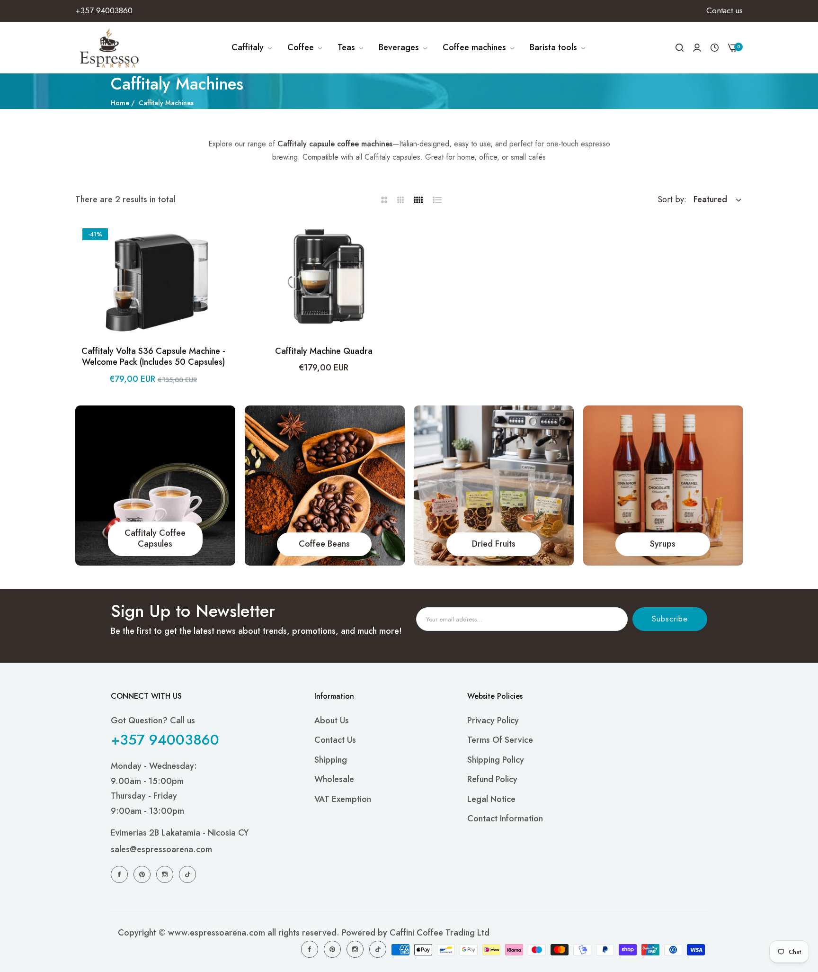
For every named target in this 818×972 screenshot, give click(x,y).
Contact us (335, 740)
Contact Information (505, 818)
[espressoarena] (109, 47)
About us (331, 720)
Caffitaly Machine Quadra (324, 351)
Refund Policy (492, 779)
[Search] (680, 47)
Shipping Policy (495, 760)
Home (120, 103)
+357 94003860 (165, 739)
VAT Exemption (342, 799)
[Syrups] (663, 485)
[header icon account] (697, 48)
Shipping (330, 760)
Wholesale (334, 779)
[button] (222, 237)
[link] (252, 48)
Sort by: (672, 199)
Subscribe (670, 618)
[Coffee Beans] (325, 485)
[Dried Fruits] (494, 485)
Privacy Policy (493, 720)
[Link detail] (121, 874)
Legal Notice (491, 799)
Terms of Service (500, 740)
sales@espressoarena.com (161, 849)
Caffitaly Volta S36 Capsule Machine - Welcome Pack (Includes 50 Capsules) (153, 357)
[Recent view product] (715, 48)
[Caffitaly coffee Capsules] (155, 485)
